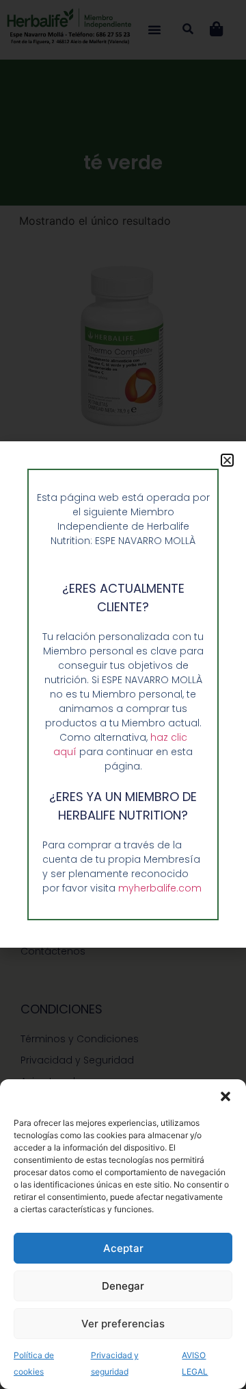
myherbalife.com (160, 888)
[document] (123, 694)
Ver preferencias (123, 1323)
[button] (225, 1096)
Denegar (123, 1285)
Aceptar (123, 1248)
